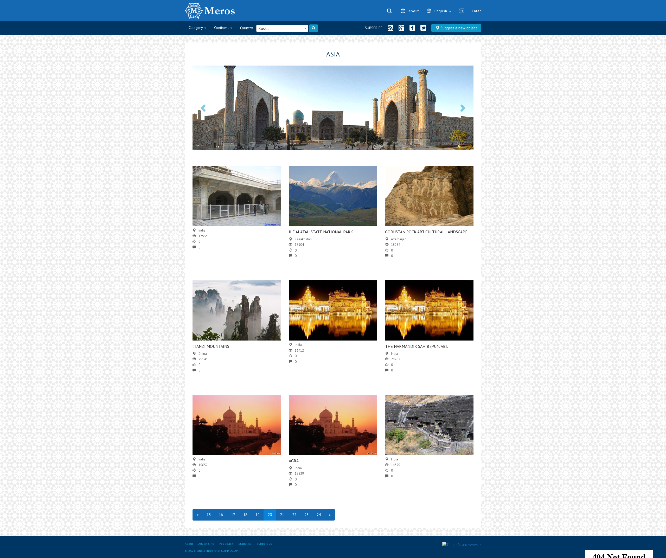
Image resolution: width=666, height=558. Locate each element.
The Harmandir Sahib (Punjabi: (416, 346)
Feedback (226, 544)
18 (245, 514)
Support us (264, 544)
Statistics (244, 544)
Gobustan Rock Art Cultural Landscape (426, 231)
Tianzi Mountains (211, 346)
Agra (294, 460)
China (202, 353)
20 (270, 514)
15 (209, 514)
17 (233, 514)
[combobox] (282, 28)
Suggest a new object (458, 27)
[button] (204, 108)
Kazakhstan (303, 239)
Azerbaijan (398, 239)
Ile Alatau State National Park (321, 231)
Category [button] (196, 27)
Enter (476, 11)
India (202, 230)
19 (257, 514)
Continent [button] (222, 27)
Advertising (206, 544)
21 (282, 514)
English (441, 11)
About (413, 11)
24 (319, 514)
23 (306, 514)
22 (294, 514)
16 (221, 514)
